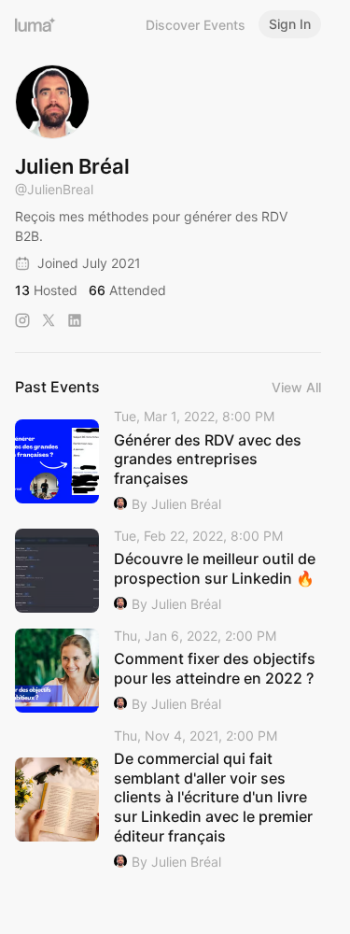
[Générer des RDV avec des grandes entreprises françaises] (168, 461)
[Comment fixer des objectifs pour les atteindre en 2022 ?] (168, 671)
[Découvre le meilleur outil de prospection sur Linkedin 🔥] (168, 571)
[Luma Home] (35, 24)
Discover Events (195, 25)
